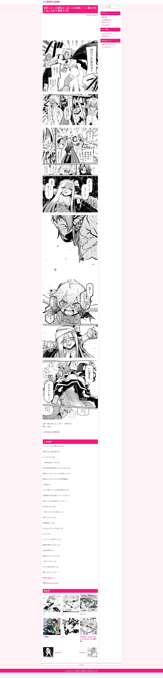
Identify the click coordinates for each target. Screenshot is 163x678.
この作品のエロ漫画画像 (51, 432)
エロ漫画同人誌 (106, 19)
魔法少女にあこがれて (52, 583)
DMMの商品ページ (49, 578)
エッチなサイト (106, 47)
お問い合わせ (106, 36)
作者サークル (106, 22)
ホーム (81, 664)
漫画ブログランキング (108, 44)
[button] (118, 7)
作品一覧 (104, 17)
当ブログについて (107, 33)
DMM (49, 426)
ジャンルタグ (106, 25)
